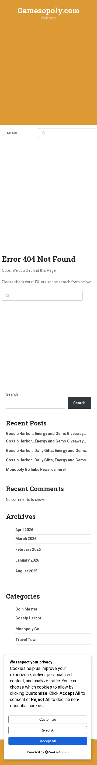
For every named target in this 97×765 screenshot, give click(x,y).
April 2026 (24, 530)
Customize (47, 719)
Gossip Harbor (28, 618)
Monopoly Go (27, 629)
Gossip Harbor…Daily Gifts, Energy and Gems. (46, 450)
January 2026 (27, 560)
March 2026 (25, 538)
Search (12, 394)
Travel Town (26, 640)
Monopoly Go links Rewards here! (36, 469)
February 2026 (28, 549)
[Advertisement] (48, 74)
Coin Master (26, 609)
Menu (12, 133)
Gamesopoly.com (48, 10)
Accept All (48, 741)
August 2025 (26, 571)
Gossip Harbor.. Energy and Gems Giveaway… (46, 433)
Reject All (47, 730)
